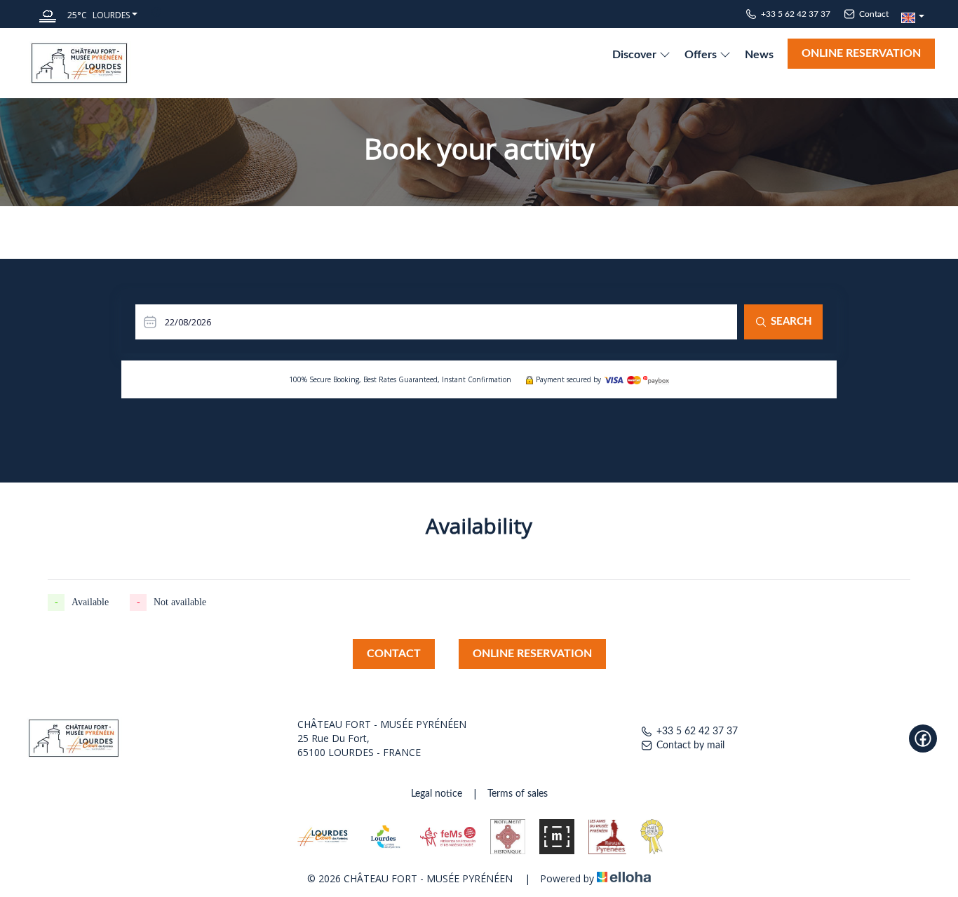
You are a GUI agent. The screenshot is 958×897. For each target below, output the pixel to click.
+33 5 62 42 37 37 (697, 731)
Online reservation (861, 53)
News (759, 54)
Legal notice (436, 794)
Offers (702, 54)
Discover (635, 54)
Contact (394, 653)
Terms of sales (517, 794)
